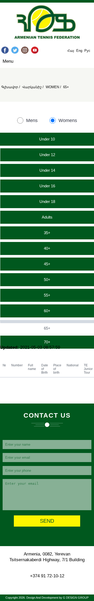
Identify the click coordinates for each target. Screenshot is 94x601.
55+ (47, 295)
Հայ (71, 51)
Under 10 (47, 139)
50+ (47, 279)
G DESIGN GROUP (76, 597)
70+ (47, 342)
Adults (47, 217)
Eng (79, 51)
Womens (67, 120)
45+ (47, 264)
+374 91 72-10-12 (47, 575)
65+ (47, 328)
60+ (47, 311)
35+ (47, 233)
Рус (87, 51)
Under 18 (47, 201)
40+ (47, 248)
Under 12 (47, 154)
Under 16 (47, 186)
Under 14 (47, 170)
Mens (32, 120)
